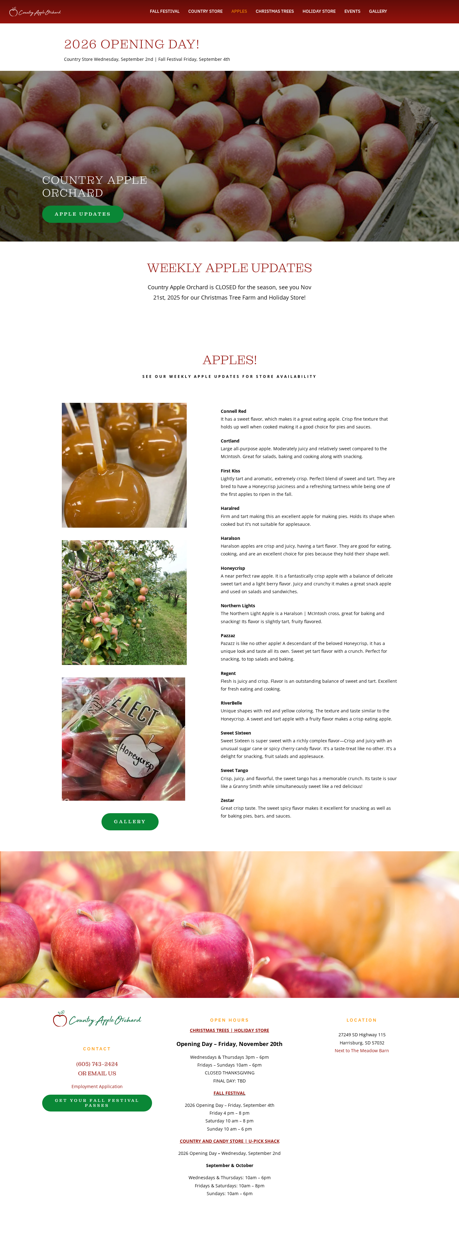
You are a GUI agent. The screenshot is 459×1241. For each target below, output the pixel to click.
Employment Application (97, 1086)
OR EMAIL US (97, 1073)
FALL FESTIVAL (229, 1093)
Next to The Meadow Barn (362, 1050)
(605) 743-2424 (97, 1064)
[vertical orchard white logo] (35, 9)
